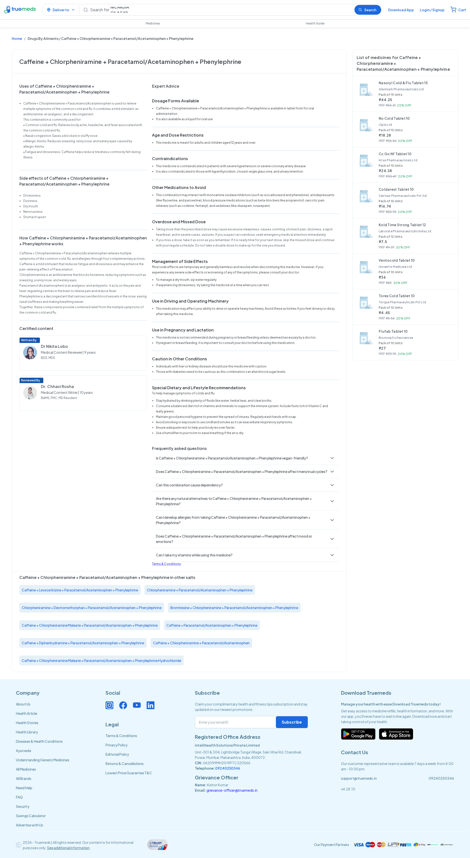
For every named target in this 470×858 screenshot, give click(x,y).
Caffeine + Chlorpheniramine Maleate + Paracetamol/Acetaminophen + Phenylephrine (90, 625)
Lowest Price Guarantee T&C (129, 773)
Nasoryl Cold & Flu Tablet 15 (403, 83)
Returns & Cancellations (125, 763)
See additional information (68, 848)
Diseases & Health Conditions (39, 741)
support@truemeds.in (359, 778)
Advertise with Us (29, 825)
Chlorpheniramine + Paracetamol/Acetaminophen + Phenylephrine (199, 590)
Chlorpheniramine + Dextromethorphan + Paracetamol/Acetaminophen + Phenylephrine (92, 607)
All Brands (23, 778)
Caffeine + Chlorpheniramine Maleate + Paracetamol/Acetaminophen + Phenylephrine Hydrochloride (101, 660)
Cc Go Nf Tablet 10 (395, 154)
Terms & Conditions (166, 564)
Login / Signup (432, 10)
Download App (401, 10)
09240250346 (227, 768)
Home (17, 38)
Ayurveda (23, 750)
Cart (462, 10)
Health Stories (27, 722)
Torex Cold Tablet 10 (397, 296)
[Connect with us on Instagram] (109, 705)
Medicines (153, 23)
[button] (245, 458)
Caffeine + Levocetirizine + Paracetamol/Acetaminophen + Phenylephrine (80, 590)
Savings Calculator (31, 815)
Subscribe (292, 722)
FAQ (19, 797)
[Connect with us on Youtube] (137, 705)
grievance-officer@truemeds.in (232, 790)
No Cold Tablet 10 (394, 118)
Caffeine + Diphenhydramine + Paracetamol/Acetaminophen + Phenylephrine (83, 643)
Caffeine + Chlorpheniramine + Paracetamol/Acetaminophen (201, 643)
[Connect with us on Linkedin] (150, 705)
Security (22, 806)
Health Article (26, 713)
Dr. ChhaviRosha (57, 386)
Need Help (24, 788)
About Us (23, 704)
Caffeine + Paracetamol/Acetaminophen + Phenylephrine (211, 625)
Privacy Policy (117, 745)
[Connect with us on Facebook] (123, 705)
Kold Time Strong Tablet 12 (402, 225)
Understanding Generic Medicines (42, 760)
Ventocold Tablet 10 (397, 260)
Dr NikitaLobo (54, 346)
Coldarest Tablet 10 (396, 189)
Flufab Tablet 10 (393, 331)
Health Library (27, 732)
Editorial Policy (117, 754)
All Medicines (26, 769)
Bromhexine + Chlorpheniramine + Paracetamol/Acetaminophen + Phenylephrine (234, 607)
